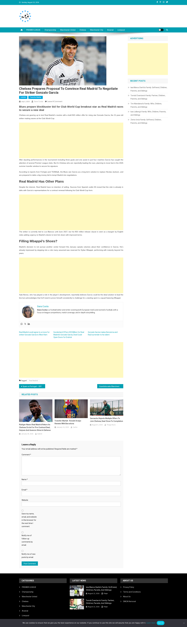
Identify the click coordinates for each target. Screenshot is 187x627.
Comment (26, 455)
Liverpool (121, 30)
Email (24, 490)
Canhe (75, 427)
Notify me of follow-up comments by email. (27, 540)
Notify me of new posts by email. (28, 555)
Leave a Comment (54, 101)
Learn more (150, 623)
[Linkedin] (29, 324)
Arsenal (110, 30)
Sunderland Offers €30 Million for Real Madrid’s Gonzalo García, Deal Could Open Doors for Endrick (68, 334)
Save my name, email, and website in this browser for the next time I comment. (29, 520)
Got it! (160, 623)
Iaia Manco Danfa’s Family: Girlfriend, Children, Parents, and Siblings (149, 89)
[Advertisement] (71, 140)
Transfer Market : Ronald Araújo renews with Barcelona (68, 422)
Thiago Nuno (111, 425)
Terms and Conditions (132, 592)
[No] (184, 623)
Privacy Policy (128, 587)
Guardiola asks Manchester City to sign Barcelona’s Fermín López (111, 386)
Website (25, 500)
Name (25, 479)
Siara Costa (38, 101)
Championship (50, 30)
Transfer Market (35, 97)
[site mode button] (161, 30)
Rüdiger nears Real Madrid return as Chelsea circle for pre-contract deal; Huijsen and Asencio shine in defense (35, 427)
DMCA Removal (129, 601)
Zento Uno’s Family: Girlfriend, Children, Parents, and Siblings (146, 121)
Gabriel (39, 434)
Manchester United (67, 30)
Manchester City (96, 30)
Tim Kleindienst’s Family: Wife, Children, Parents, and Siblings (146, 105)
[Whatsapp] (21, 324)
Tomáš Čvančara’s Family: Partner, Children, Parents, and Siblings (148, 97)
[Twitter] (25, 324)
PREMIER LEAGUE (33, 30)
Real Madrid (33, 381)
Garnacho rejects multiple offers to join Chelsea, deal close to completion (106, 419)
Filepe (106, 593)
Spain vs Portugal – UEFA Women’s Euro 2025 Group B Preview (34, 386)
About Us (127, 597)
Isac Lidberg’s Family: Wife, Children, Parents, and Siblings (148, 113)
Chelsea (83, 30)
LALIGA (23, 97)
